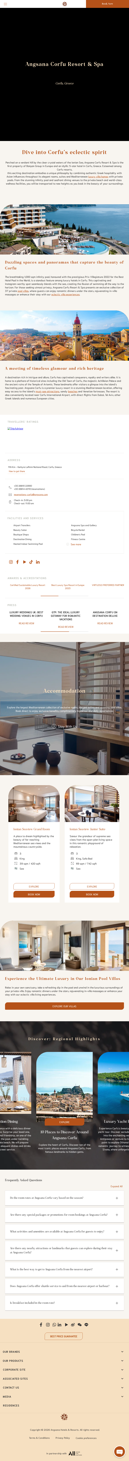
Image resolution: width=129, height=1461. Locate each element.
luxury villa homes (98, 176)
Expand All (116, 1186)
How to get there (17, 471)
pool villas (23, 290)
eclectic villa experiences (65, 294)
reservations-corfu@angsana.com (31, 494)
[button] (64, 1198)
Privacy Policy (63, 1437)
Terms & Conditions (39, 1437)
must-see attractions (47, 391)
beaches (72, 391)
